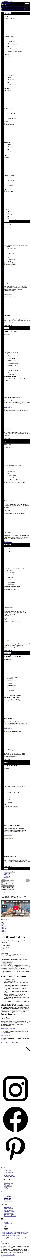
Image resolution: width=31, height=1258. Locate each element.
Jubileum (10, 693)
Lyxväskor (10, 251)
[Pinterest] (15, 1164)
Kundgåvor (10, 577)
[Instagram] (15, 1103)
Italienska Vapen (11, 471)
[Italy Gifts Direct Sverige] (5, 1035)
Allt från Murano (12, 113)
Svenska (3, 7)
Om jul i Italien (11, 477)
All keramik (10, 146)
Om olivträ (10, 185)
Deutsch (7, 6)
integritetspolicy (6, 1032)
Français (16, 6)
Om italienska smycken (13, 84)
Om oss (6, 762)
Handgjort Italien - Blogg (13, 792)
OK (2, 1256)
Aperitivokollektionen (13, 363)
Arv (5, 441)
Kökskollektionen (12, 360)
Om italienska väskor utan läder (15, 51)
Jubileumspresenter (8, 1201)
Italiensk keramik (8, 1186)
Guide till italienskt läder (7, 1232)
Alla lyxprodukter (12, 248)
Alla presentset (11, 355)
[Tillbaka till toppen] (1, 1241)
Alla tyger (10, 214)
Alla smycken (11, 79)
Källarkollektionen (12, 365)
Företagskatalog (11, 584)
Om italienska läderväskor (14, 48)
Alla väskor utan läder (13, 43)
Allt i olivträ (11, 180)
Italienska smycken (8, 1183)
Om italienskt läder (8, 1175)
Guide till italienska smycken (21, 1232)
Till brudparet (11, 690)
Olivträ (5, 1187)
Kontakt (6, 869)
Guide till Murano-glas (6, 1233)
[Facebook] (15, 1134)
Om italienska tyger (12, 219)
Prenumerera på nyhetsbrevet (8, 1028)
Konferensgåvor (11, 575)
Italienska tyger (7, 1188)
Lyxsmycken (11, 253)
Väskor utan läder (8, 1172)
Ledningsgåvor (11, 579)
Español (11, 6)
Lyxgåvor (6, 220)
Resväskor (6, 877)
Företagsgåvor (7, 544)
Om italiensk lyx (11, 259)
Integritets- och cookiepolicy (8, 1255)
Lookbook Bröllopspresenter (14, 695)
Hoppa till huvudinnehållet (7, 1)
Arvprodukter (11, 469)
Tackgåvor (10, 688)
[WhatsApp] (4, 9)
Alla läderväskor (11, 41)
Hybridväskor (7, 874)
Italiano (20, 6)
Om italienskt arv (12, 475)
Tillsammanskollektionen (13, 370)
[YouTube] (15, 1073)
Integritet (10, 802)
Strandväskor (7, 876)
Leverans (3, 1042)
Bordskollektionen (12, 358)
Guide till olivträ (5, 1235)
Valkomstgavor (11, 582)
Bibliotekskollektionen (13, 368)
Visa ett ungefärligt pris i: (7, 955)
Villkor (9, 799)
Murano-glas (7, 1184)
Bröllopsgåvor (7, 653)
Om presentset (11, 374)
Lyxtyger (10, 255)
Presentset (6, 328)
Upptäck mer (8, 294)
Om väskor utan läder (9, 1176)
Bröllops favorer (11, 683)
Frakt (9, 797)
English (2, 6)
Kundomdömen (11, 795)
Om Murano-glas (12, 118)
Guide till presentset (15, 1235)
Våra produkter (7, 13)
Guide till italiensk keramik (20, 1233)
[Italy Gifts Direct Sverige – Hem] (5, 3)
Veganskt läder (7, 873)
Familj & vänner (11, 685)
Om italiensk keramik (13, 151)
